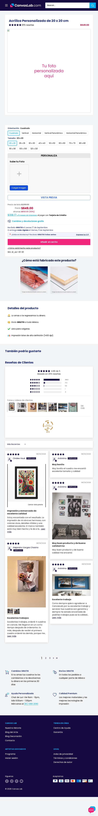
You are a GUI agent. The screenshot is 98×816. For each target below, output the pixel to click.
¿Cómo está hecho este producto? (24, 248)
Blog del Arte (11, 732)
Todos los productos (21, 13)
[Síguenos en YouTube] (21, 781)
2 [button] (45, 658)
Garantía (58, 732)
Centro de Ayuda (61, 727)
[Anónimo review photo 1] (71, 516)
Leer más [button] (11, 636)
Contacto (10, 740)
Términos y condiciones (65, 758)
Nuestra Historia (13, 727)
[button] (15, 25)
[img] (13, 454)
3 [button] (49, 658)
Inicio (7, 13)
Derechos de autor (62, 762)
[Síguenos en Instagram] (12, 781)
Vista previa (49, 197)
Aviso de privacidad (63, 754)
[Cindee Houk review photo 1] (26, 485)
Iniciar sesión (11, 758)
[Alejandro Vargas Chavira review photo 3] (17, 611)
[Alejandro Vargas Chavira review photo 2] (10, 611)
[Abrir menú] (6, 5)
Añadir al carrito (49, 241)
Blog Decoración (13, 736)
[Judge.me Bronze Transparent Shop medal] (48, 425)
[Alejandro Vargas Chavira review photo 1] (26, 582)
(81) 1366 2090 (31, 703)
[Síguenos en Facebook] (7, 781)
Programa (10, 754)
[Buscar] (92, 5)
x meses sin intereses (22, 215)
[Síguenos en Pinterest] (16, 781)
